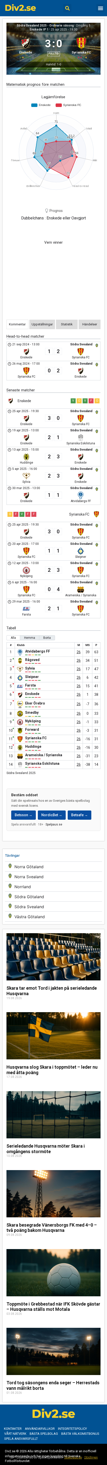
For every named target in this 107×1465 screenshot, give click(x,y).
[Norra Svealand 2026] (53, 876)
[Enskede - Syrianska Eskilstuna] (53, 437)
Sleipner (32, 677)
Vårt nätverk (15, 1434)
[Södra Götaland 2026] (53, 896)
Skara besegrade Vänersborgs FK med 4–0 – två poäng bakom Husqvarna (51, 1227)
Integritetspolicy (72, 1429)
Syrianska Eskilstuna (42, 763)
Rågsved (32, 660)
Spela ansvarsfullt (21, 1439)
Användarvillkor (40, 1429)
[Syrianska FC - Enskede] (53, 370)
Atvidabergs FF (37, 651)
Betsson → (23, 815)
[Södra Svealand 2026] (53, 906)
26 (79, 652)
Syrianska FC (36, 738)
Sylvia (30, 668)
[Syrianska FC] (81, 47)
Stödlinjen (91, 1457)
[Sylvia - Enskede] (53, 475)
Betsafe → (79, 815)
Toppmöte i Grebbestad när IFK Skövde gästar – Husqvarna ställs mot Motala (53, 1306)
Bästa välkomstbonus (80, 1434)
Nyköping (33, 721)
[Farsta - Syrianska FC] (53, 608)
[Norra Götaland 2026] (53, 866)
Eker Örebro (35, 703)
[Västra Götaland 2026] (53, 916)
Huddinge (33, 746)
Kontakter (13, 1429)
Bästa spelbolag (44, 1434)
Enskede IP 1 (39, 29)
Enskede (32, 694)
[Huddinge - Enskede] (53, 456)
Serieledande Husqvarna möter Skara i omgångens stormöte (45, 1148)
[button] (67, 8)
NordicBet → (51, 815)
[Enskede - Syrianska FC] (53, 351)
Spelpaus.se (54, 824)
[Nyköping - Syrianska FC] (53, 570)
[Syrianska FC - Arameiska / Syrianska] (53, 589)
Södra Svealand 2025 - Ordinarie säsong (45, 25)
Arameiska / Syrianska (43, 755)
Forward (32, 730)
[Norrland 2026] (53, 886)
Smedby (32, 713)
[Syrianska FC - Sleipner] (53, 550)
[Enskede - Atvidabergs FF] (53, 495)
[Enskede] (25, 47)
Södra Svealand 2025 (21, 773)
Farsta (30, 685)
